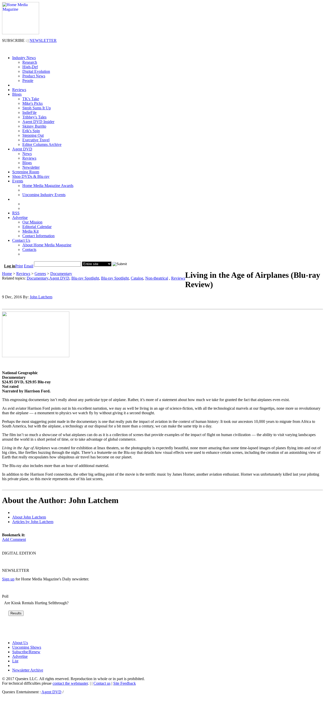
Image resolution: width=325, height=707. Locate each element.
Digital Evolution (36, 71)
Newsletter (31, 167)
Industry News (24, 58)
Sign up (8, 579)
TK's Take (30, 99)
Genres (40, 273)
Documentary (61, 273)
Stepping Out (33, 135)
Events (17, 181)
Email (28, 266)
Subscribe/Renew (26, 652)
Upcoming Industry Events (44, 195)
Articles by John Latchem (32, 522)
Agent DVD (22, 149)
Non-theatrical (156, 278)
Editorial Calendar (37, 227)
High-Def (30, 67)
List (15, 661)
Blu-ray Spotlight (85, 278)
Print (19, 266)
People (27, 80)
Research (29, 62)
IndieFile (29, 112)
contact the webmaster (70, 683)
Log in (9, 266)
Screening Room (25, 172)
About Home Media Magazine (46, 245)
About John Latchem (29, 517)
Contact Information (38, 236)
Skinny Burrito (34, 126)
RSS (16, 213)
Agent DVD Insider (38, 121)
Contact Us (21, 240)
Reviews (19, 90)
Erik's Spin (31, 131)
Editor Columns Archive (41, 144)
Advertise (20, 217)
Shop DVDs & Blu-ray (31, 176)
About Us (20, 643)
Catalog (137, 278)
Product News (33, 76)
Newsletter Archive (27, 670)
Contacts (29, 249)
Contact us (101, 683)
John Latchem (41, 297)
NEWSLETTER (43, 40)
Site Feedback (124, 683)
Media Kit (30, 231)
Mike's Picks (32, 103)
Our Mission (32, 222)
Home (7, 273)
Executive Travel (36, 140)
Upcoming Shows (26, 647)
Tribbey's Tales (34, 117)
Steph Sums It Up (36, 108)
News (27, 153)
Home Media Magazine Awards (47, 185)
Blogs (17, 94)
